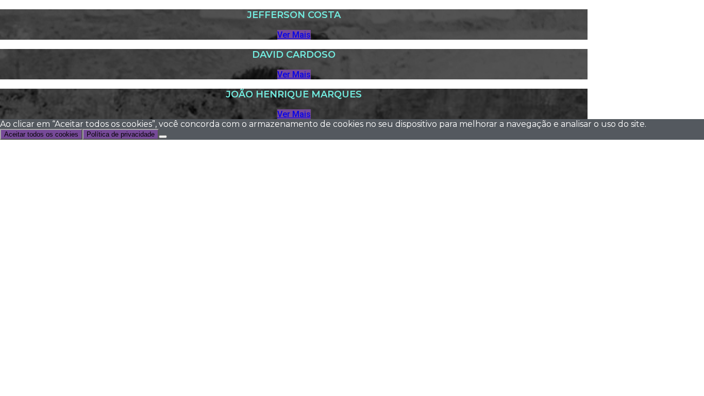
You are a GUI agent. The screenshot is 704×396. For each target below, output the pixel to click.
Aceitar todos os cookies (41, 134)
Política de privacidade (121, 134)
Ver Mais (294, 35)
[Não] (163, 136)
